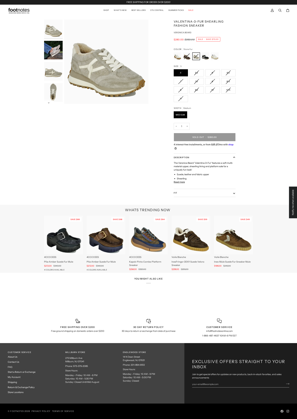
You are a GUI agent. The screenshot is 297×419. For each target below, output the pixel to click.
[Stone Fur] (197, 57)
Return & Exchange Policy (21, 387)
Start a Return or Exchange (21, 372)
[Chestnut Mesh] (178, 57)
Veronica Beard (183, 32)
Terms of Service (63, 411)
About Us (12, 356)
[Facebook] (282, 411)
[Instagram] (287, 411)
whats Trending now (147, 210)
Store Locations (16, 392)
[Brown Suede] (187, 57)
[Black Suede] (206, 57)
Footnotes (17, 411)
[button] (106, 10)
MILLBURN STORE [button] (75, 352)
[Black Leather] (46, 270)
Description (181, 157)
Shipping (12, 382)
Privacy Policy (41, 411)
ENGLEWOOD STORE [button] (134, 352)
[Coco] (215, 57)
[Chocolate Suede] (57, 270)
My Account (14, 377)
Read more (179, 182)
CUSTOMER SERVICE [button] (19, 352)
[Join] (286, 383)
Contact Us (13, 362)
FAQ (10, 367)
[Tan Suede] (52, 270)
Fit (175, 193)
